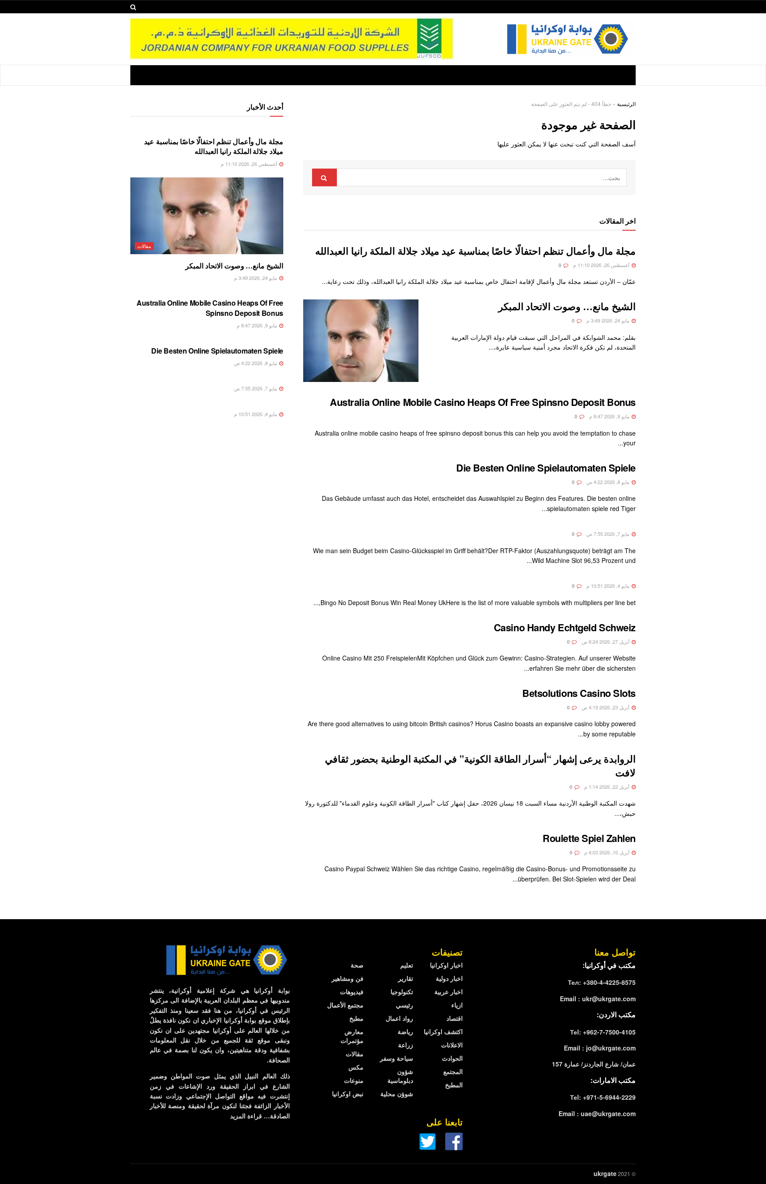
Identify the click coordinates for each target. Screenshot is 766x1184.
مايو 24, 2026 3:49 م (608, 320)
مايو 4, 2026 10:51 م (608, 585)
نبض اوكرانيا (347, 1093)
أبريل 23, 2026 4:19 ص (606, 707)
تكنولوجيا (402, 991)
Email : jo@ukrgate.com (600, 1047)
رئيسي (404, 1004)
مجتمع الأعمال (345, 1004)
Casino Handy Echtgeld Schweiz (565, 627)
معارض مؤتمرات (351, 1036)
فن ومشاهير (347, 978)
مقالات (144, 245)
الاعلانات (452, 1044)
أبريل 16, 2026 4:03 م (607, 852)
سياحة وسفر (396, 1058)
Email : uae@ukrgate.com (597, 1113)
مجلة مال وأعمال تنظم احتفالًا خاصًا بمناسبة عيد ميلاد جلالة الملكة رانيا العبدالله (475, 251)
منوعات (353, 1080)
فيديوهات (351, 991)
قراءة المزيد (246, 1115)
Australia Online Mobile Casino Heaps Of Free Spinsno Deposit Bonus (483, 402)
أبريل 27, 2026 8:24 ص (606, 641)
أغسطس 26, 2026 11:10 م (602, 264)
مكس (355, 1066)
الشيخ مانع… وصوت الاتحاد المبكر (567, 306)
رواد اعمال (399, 1018)
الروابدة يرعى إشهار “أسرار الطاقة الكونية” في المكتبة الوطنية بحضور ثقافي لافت (480, 765)
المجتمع (453, 1071)
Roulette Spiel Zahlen (589, 838)
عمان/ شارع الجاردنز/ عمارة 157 (594, 1063)
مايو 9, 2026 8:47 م (610, 416)
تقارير (405, 978)
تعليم (406, 964)
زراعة (405, 1044)
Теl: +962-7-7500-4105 (603, 1031)
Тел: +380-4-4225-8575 (602, 982)
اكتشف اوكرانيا (443, 1031)
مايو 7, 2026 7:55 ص (608, 533)
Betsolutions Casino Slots (579, 693)
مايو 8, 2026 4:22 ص (608, 481)
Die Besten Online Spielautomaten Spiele (546, 467)
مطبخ (356, 1018)
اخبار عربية (448, 991)
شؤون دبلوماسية (400, 1076)
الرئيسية (626, 103)
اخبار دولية (449, 978)
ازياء (457, 1004)
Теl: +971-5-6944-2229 (603, 1097)
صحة (357, 964)
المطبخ (454, 1084)
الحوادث (452, 1058)
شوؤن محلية (396, 1093)
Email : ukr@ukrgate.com (598, 998)
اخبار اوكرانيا (446, 964)
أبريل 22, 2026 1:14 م (607, 786)
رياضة (405, 1031)
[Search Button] (324, 177)
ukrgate (605, 1173)
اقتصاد (454, 1018)
